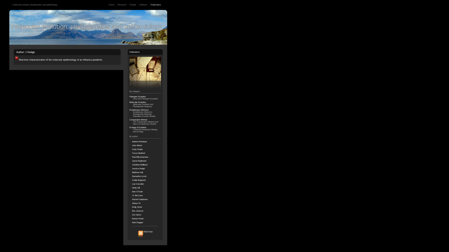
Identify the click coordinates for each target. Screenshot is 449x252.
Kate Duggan (137, 222)
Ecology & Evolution (137, 127)
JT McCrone (137, 195)
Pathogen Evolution (137, 97)
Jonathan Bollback (140, 165)
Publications (156, 5)
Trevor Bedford (138, 153)
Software (143, 5)
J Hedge (30, 52)
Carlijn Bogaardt (139, 180)
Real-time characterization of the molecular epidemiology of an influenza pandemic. (61, 59)
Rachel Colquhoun (140, 199)
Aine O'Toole (137, 192)
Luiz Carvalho (138, 184)
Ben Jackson (137, 211)
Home (111, 5)
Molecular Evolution (137, 102)
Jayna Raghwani (139, 161)
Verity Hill (136, 188)
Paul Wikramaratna (140, 157)
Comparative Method (138, 120)
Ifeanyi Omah (137, 219)
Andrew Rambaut (139, 142)
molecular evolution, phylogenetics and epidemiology (35, 5)
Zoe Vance (136, 215)
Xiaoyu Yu (136, 203)
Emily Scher (137, 207)
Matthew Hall (137, 172)
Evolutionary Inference (139, 110)
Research (122, 5)
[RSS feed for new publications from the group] (145, 237)
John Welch (137, 145)
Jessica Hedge (138, 168)
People (133, 5)
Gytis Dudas (137, 149)
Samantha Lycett (139, 176)
